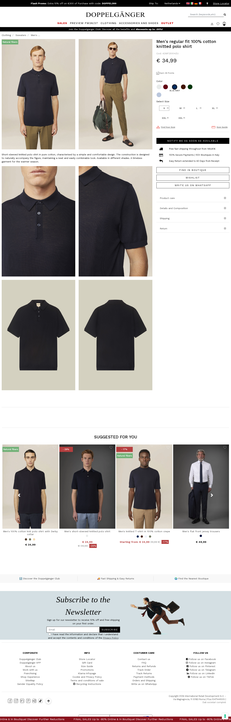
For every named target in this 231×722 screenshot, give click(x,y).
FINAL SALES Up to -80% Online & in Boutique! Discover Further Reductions (60, 719)
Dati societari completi (214, 702)
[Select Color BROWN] (184, 86)
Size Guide (222, 127)
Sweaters (21, 35)
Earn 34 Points (167, 73)
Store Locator (221, 3)
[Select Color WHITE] (159, 86)
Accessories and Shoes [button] (138, 23)
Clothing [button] (108, 23)
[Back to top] (48, 701)
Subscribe (110, 629)
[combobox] (206, 14)
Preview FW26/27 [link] (84, 23)
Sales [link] (62, 23)
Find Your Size (168, 127)
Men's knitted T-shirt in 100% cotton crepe (144, 531)
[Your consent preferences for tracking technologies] (225, 716)
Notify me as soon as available (192, 140)
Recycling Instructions (88, 684)
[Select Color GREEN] (190, 86)
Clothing (6, 35)
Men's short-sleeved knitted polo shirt (87, 531)
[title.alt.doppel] (115, 14)
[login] (214, 23)
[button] (193, 218)
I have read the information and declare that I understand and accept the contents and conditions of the (83, 636)
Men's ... (35, 35)
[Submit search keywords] (225, 14)
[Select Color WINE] (166, 86)
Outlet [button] (167, 23)
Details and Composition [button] (174, 208)
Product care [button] (167, 198)
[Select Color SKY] (159, 94)
